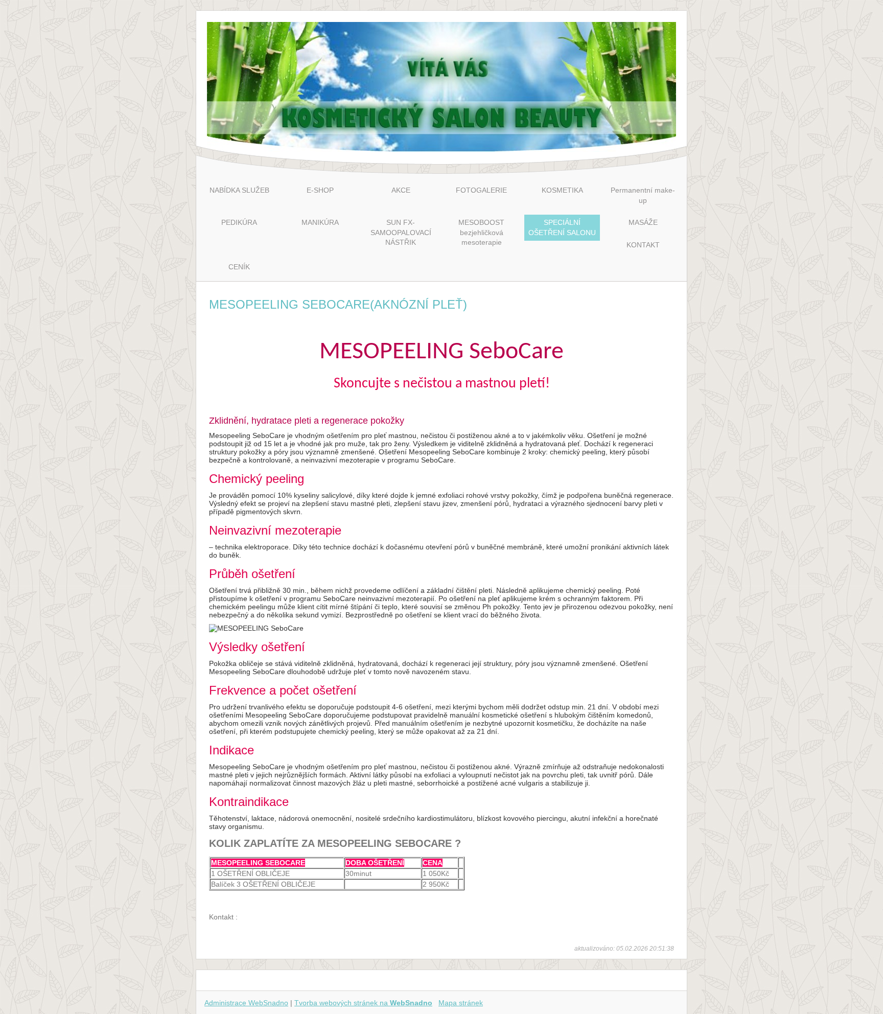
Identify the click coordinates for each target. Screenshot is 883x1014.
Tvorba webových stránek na (363, 1003)
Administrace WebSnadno (246, 1003)
